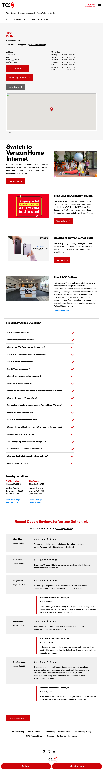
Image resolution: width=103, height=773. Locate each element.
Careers (50, 736)
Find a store (61, 221)
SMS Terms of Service (35, 736)
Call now (26, 766)
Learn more (14, 181)
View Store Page (13, 499)
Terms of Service (65, 731)
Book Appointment (18, 78)
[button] (51, 109)
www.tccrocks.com (61, 311)
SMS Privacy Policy (82, 731)
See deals (60, 260)
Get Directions (16, 69)
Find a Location (16, 718)
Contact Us (61, 736)
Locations (72, 736)
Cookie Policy (49, 731)
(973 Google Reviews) (37, 45)
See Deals (14, 87)
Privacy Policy (18, 731)
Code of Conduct (34, 731)
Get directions (77, 766)
